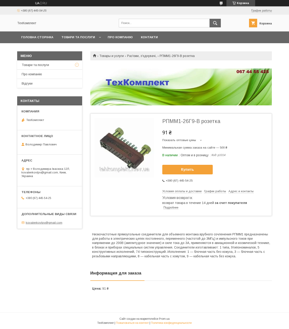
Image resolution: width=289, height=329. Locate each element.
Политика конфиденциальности (171, 322)
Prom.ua (164, 318)
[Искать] (215, 23)
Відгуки (27, 83)
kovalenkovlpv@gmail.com (44, 222)
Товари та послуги (78, 37)
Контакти (149, 37)
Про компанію (120, 37)
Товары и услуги (111, 56)
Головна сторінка (37, 37)
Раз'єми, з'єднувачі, (141, 56)
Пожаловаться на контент (132, 322)
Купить (187, 169)
